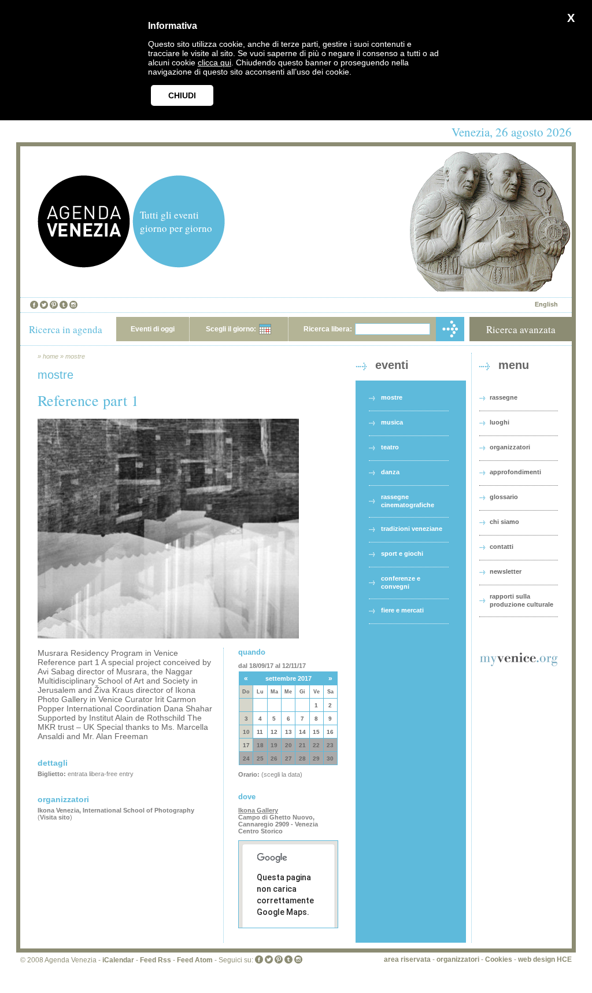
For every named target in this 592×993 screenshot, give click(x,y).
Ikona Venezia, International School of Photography (116, 810)
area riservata (407, 959)
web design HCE (545, 959)
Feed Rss (155, 960)
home (50, 356)
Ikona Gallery (258, 810)
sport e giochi (402, 553)
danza (390, 471)
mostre (75, 356)
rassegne (503, 397)
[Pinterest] (54, 304)
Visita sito (55, 817)
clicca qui (214, 62)
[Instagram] (73, 304)
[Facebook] (34, 304)
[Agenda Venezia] (84, 265)
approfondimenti (515, 471)
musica (392, 422)
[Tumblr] (64, 304)
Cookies (498, 959)
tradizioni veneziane (411, 528)
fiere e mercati (402, 610)
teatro (390, 447)
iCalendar (118, 960)
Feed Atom (195, 960)
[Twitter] (44, 304)
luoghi (499, 422)
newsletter (505, 571)
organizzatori (510, 447)
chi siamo (504, 521)
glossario (504, 496)
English (546, 304)
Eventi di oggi (153, 329)
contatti (501, 546)
